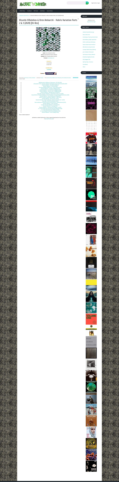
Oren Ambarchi (58, 77)
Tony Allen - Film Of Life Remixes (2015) (50, 101)
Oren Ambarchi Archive (66, 77)
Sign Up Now (94, 3)
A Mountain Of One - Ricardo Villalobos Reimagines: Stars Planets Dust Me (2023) (50, 83)
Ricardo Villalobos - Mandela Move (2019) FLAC (50, 92)
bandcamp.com (51, 58)
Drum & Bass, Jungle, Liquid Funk (89, 39)
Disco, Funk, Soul (86, 34)
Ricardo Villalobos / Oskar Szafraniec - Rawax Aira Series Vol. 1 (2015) (50, 99)
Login (99, 3)
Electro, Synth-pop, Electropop (89, 42)
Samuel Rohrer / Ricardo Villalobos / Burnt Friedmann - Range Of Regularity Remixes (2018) (50, 95)
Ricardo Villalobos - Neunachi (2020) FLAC (50, 85)
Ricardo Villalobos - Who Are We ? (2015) (50, 98)
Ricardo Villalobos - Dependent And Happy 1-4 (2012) (50, 107)
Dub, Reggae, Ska (86, 59)
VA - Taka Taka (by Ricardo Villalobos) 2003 (50, 109)
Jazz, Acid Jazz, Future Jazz (88, 52)
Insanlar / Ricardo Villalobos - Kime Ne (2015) (50, 104)
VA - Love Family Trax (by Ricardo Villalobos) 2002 (50, 111)
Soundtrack (85, 64)
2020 (24, 15)
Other (84, 66)
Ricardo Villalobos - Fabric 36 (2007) (50, 103)
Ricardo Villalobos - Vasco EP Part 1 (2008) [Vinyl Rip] (50, 91)
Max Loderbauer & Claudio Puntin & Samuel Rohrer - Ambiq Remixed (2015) (50, 102)
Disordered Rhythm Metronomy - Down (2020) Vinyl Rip (50, 87)
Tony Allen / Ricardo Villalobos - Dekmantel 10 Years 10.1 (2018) (50, 93)
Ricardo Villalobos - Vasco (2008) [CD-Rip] (50, 112)
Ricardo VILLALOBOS (51, 77)
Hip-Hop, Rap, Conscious (88, 62)
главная (21, 15)
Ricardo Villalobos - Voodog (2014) (50, 106)
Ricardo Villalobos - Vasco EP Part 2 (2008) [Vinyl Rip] (50, 90)
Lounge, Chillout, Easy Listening (89, 49)
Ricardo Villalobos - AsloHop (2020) (50, 86)
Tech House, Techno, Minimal (29, 77)
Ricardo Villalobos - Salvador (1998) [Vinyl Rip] (50, 88)
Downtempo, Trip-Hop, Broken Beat (90, 37)
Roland (42, 77)
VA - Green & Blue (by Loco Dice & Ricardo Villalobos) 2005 (50, 108)
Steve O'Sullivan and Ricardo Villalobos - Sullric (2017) (50, 97)
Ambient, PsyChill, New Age (88, 32)
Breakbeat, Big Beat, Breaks (88, 57)
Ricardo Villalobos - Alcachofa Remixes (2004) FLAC (50, 96)
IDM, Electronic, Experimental (89, 47)
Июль (27, 15)
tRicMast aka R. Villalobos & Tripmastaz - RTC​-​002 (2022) (50, 82)
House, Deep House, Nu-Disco (89, 44)
